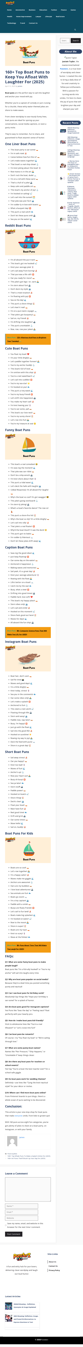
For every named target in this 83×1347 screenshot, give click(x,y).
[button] (75, 29)
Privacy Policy (54, 1270)
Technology (11, 23)
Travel (22, 23)
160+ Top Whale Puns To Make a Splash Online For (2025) (28, 1156)
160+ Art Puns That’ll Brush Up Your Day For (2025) (26, 1158)
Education (43, 10)
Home (9, 10)
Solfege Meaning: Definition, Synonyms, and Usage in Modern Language (74, 153)
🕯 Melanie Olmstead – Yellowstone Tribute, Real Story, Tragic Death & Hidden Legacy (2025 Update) (73, 192)
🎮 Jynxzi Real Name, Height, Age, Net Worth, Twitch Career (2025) (73, 218)
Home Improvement (24, 16)
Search (76, 40)
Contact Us (33, 23)
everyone (18, 1115)
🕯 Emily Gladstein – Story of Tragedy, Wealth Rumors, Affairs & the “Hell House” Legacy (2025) (74, 207)
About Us (52, 1262)
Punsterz (64, 69)
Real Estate (60, 16)
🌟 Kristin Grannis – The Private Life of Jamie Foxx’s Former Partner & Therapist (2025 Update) (74, 178)
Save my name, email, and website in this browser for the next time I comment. (25, 1225)
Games (73, 10)
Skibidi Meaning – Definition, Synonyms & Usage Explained (74, 130)
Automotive (20, 10)
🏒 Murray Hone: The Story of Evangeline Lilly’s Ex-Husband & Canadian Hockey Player (74, 165)
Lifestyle (48, 16)
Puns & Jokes (12, 1154)
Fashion (54, 10)
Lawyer (38, 16)
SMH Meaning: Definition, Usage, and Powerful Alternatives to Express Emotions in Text (74, 141)
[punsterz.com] (10, 3)
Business (32, 10)
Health (9, 16)
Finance (64, 10)
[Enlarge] (74, 58)
